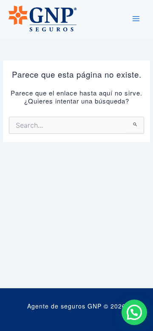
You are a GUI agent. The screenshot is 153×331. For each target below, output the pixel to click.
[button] (134, 312)
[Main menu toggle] (136, 18)
